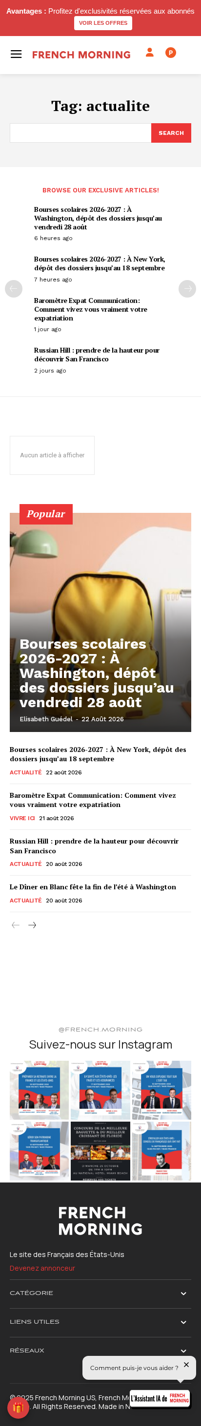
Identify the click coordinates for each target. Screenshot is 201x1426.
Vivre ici (22, 818)
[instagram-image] (39, 1090)
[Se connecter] (150, 52)
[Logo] (81, 54)
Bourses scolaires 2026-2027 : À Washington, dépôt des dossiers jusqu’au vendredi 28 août (98, 218)
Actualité (26, 772)
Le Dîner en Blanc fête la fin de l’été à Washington (93, 886)
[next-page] (187, 289)
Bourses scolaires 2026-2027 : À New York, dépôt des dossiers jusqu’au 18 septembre (99, 263)
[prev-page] (13, 289)
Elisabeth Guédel (46, 719)
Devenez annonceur (42, 1268)
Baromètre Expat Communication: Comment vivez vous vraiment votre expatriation (90, 309)
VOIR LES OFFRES (103, 23)
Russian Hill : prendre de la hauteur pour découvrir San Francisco (97, 354)
